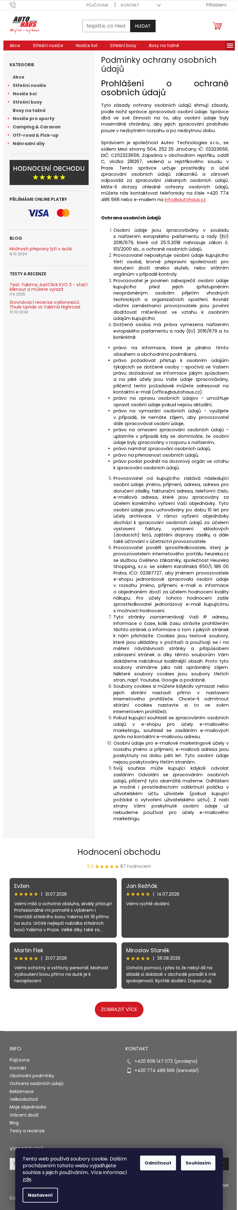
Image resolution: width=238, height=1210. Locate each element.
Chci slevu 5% (178, 639)
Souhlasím (196, 1163)
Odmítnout (156, 1163)
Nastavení (38, 1195)
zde (24, 1179)
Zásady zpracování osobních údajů (179, 665)
